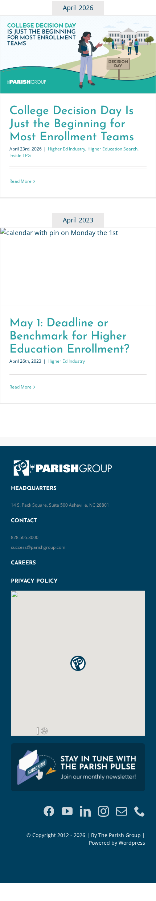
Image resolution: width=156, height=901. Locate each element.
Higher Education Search (112, 149)
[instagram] (103, 811)
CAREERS (23, 563)
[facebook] (49, 811)
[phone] (139, 811)
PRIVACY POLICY (34, 581)
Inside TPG (20, 155)
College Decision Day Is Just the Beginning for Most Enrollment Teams (71, 124)
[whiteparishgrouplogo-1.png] (65, 460)
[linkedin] (85, 811)
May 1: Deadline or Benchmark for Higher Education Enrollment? (69, 336)
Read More (20, 181)
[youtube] (67, 811)
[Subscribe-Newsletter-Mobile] (78, 750)
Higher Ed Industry (66, 149)
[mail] (121, 811)
